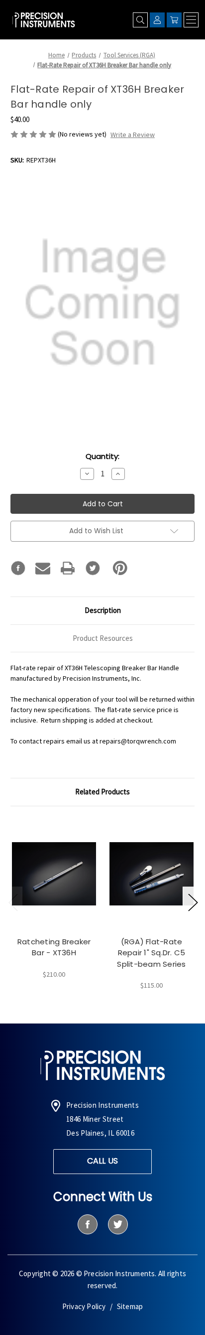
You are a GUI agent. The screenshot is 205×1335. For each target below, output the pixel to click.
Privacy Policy (84, 1306)
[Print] (67, 568)
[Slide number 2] (102, 1007)
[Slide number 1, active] (87, 1007)
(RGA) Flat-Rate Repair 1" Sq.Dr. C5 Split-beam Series (151, 952)
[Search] (140, 19)
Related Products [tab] (102, 791)
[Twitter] (92, 568)
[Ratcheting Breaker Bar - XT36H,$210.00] (54, 873)
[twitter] (117, 1224)
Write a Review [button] (132, 134)
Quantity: (102, 456)
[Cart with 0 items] (174, 19)
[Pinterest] (120, 568)
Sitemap (130, 1306)
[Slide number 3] (118, 1007)
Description (103, 610)
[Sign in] (157, 19)
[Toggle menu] (191, 19)
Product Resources (103, 638)
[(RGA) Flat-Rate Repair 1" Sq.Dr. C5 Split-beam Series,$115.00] (151, 873)
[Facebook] (17, 568)
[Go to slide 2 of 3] (193, 902)
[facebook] (87, 1224)
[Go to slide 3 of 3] (13, 902)
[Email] (42, 568)
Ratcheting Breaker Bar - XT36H (54, 947)
